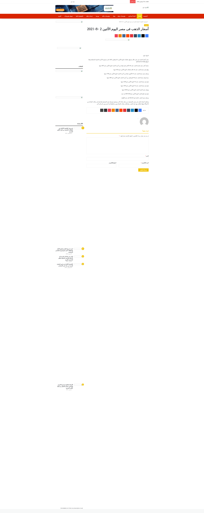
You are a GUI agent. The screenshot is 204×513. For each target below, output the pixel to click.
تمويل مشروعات (68, 16)
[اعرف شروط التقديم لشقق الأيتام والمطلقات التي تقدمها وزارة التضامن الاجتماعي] (78, 251)
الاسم (147, 156)
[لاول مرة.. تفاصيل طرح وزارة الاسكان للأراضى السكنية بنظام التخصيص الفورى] (78, 259)
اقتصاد (139, 16)
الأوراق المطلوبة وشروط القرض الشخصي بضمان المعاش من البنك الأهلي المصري (65, 386)
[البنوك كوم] (146, 7)
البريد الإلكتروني (145, 162)
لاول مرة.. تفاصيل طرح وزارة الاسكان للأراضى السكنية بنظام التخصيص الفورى (65, 258)
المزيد (59, 16)
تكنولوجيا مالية (79, 16)
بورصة (97, 16)
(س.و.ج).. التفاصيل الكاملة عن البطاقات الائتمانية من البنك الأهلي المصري (65, 130)
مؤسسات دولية (121, 16)
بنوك (114, 16)
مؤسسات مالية (106, 16)
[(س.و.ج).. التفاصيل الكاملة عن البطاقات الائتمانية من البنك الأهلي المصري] (78, 187)
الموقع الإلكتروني (112, 162)
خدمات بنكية (89, 16)
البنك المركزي (132, 16)
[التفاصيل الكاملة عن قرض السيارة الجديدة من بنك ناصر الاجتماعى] (78, 323)
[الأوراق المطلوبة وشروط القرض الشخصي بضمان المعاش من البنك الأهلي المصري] (78, 443)
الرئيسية (145, 16)
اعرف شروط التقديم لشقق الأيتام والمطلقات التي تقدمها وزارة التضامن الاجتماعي (64, 250)
